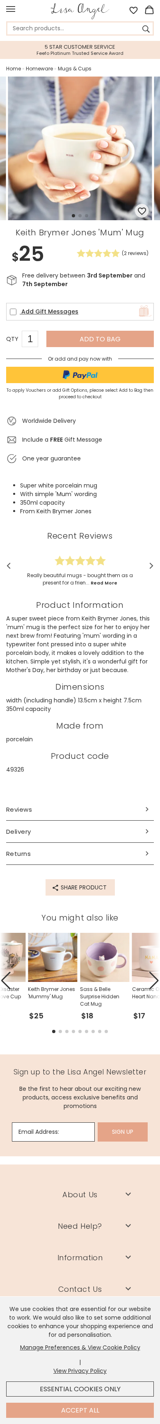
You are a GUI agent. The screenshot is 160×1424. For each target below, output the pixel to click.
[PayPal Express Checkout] (80, 375)
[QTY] (34, 340)
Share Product (83, 887)
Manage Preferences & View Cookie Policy (80, 1347)
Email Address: (38, 1132)
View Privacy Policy (80, 1371)
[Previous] (11, 566)
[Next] (149, 566)
